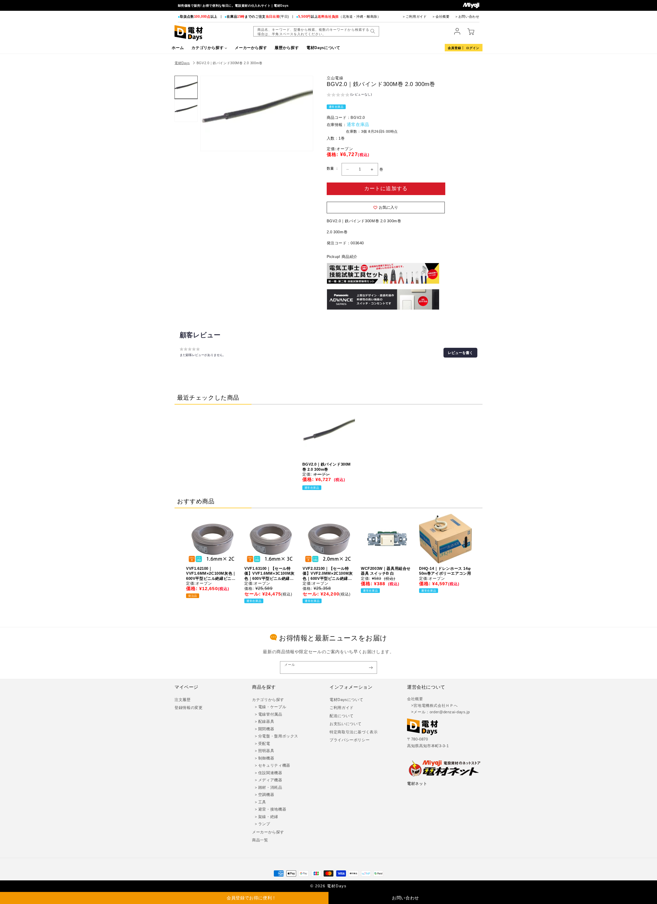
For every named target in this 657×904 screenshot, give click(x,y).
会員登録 (454, 48)
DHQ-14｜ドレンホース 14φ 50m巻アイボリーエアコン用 (445, 571)
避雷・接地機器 (272, 809)
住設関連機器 (270, 773)
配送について (342, 716)
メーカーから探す (268, 832)
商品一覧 (260, 840)
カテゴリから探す (268, 700)
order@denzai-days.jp (450, 712)
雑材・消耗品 (270, 787)
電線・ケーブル (272, 707)
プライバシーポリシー (350, 740)
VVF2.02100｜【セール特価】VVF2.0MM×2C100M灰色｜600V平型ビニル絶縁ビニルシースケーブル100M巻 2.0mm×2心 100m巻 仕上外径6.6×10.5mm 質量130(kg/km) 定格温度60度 (328, 573)
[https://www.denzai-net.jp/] (444, 769)
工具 (262, 802)
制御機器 (266, 758)
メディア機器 (270, 780)
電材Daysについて (346, 700)
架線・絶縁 (268, 817)
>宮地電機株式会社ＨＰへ (432, 706)
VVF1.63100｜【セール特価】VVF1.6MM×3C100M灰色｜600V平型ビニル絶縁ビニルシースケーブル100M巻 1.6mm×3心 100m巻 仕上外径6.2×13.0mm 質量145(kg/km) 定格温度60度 (269, 573)
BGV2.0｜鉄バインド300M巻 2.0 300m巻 (230, 63)
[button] (349, 95)
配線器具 (266, 721)
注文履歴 (183, 700)
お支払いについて (346, 724)
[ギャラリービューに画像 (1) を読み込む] (186, 87)
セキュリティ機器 (274, 765)
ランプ (264, 824)
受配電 (264, 744)
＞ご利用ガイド (414, 16)
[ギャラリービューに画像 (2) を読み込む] (186, 110)
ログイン (472, 48)
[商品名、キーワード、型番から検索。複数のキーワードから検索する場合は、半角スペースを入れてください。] (373, 31)
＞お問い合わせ (467, 16)
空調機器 (266, 795)
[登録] (371, 667)
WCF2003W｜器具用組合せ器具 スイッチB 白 (386, 571)
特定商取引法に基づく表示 (354, 732)
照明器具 (266, 751)
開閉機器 (266, 729)
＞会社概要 (440, 16)
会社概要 (415, 699)
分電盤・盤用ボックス (278, 736)
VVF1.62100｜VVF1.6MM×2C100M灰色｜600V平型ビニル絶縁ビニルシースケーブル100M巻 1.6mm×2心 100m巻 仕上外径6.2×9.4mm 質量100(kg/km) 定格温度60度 (211, 573)
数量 (331, 168)
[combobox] (316, 31)
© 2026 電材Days (328, 886)
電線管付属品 (270, 714)
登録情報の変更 (188, 708)
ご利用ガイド (342, 708)
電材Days (182, 63)
